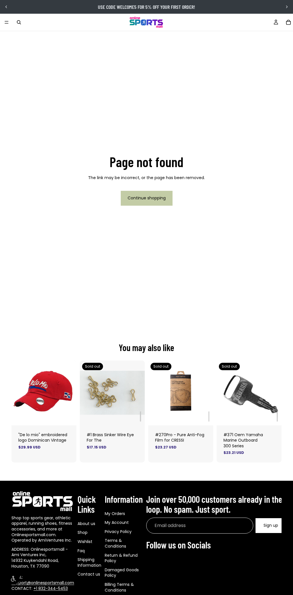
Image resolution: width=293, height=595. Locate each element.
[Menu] (6, 22)
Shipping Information (89, 562)
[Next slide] (286, 7)
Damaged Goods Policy (122, 572)
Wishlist (85, 541)
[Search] (19, 22)
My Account (117, 522)
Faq (81, 551)
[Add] (140, 416)
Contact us (89, 574)
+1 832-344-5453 (50, 588)
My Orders (115, 513)
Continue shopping (147, 198)
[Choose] (67, 416)
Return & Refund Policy (121, 558)
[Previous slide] (6, 7)
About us (86, 523)
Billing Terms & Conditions (119, 587)
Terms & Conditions (115, 543)
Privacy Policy (118, 531)
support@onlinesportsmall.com (42, 583)
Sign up (271, 525)
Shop (83, 532)
